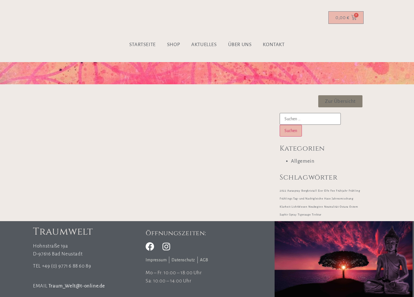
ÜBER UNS (240, 44)
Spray (293, 214)
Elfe (326, 190)
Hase (327, 198)
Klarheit (285, 206)
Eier (320, 190)
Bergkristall (309, 190)
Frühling (354, 190)
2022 (283, 190)
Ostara (344, 206)
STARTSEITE (142, 44)
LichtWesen (299, 206)
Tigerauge (304, 214)
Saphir (284, 214)
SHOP (173, 44)
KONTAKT (273, 44)
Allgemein (302, 161)
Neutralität (331, 206)
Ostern (353, 206)
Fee (332, 190)
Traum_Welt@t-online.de (76, 286)
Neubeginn (315, 206)
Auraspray (293, 190)
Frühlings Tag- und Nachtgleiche (301, 198)
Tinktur (316, 214)
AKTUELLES (204, 44)
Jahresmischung (342, 198)
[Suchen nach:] (310, 119)
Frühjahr (342, 190)
